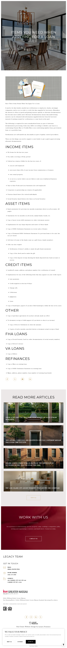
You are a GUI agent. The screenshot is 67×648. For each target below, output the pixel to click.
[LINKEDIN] (36, 617)
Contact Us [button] (33, 538)
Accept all (30, 641)
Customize (20, 641)
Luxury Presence (44, 626)
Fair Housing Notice (9, 600)
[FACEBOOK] (26, 617)
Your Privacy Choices (33, 646)
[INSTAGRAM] (31, 617)
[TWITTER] (40, 617)
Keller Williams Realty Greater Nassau (14, 598)
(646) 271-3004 (12, 574)
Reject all (9, 641)
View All (33, 497)
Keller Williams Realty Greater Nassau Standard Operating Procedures (37, 600)
